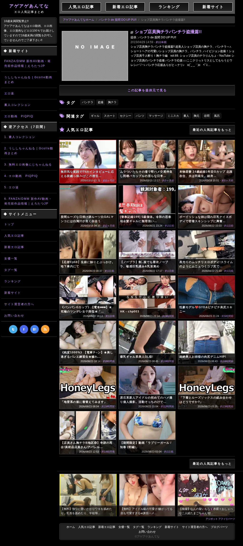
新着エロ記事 (14, 247)
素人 (186, 115)
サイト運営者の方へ (19, 304)
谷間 (207, 115)
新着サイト (12, 292)
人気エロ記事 (14, 235)
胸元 (196, 115)
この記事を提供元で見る (147, 90)
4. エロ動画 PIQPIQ (21, 176)
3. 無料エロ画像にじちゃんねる (28, 164)
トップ (9, 224)
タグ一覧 (11, 270)
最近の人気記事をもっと (212, 130)
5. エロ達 (11, 187)
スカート (109, 115)
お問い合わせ (14, 315)
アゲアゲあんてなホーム (78, 19)
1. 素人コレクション (19, 137)
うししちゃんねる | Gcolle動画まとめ (28, 80)
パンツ (140, 115)
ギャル (95, 115)
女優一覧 (11, 258)
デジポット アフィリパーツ (220, 518)
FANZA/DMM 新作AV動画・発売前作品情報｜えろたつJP (27, 63)
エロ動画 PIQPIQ (18, 116)
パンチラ (87, 102)
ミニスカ (173, 115)
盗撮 (100, 102)
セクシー (125, 115)
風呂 (217, 115)
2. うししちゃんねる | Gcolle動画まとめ (28, 151)
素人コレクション (17, 105)
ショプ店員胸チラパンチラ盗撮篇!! (168, 31)
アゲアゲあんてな (29, 9)
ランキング (12, 281)
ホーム (70, 527)
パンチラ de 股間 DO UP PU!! (117, 19)
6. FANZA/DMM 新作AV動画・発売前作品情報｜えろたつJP (28, 201)
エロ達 (9, 93)
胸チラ (112, 102)
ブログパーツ (219, 527)
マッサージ (156, 115)
